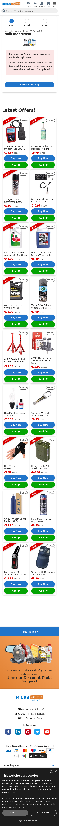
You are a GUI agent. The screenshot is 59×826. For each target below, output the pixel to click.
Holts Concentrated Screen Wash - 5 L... (41, 253)
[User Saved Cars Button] (35, 3)
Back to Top (29, 631)
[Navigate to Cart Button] (48, 3)
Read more (22, 807)
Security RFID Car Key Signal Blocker (43, 573)
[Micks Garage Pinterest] (29, 733)
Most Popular (11, 765)
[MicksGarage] (11, 4)
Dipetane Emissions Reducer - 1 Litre (41, 147)
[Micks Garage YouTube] (49, 733)
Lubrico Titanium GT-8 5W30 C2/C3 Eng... (16, 306)
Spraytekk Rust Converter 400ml (13, 200)
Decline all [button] (43, 813)
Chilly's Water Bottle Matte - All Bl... (15, 519)
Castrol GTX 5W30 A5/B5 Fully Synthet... (16, 253)
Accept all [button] (15, 813)
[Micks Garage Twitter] (39, 733)
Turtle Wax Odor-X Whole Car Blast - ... (41, 306)
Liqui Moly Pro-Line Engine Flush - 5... (41, 520)
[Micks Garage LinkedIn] (20, 733)
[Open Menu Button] (55, 3)
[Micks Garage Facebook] (10, 733)
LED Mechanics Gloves (12, 467)
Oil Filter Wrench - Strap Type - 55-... (41, 414)
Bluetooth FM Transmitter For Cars (15, 573)
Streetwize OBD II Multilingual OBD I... (14, 147)
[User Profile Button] (42, 3)
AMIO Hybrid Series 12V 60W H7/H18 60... (41, 360)
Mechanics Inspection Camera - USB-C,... (42, 200)
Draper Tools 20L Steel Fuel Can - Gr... (42, 467)
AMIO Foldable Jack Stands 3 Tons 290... (14, 360)
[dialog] (29, 797)
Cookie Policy (24, 801)
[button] (29, 821)
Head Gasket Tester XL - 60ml (14, 414)
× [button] (55, 771)
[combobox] (51, 771)
